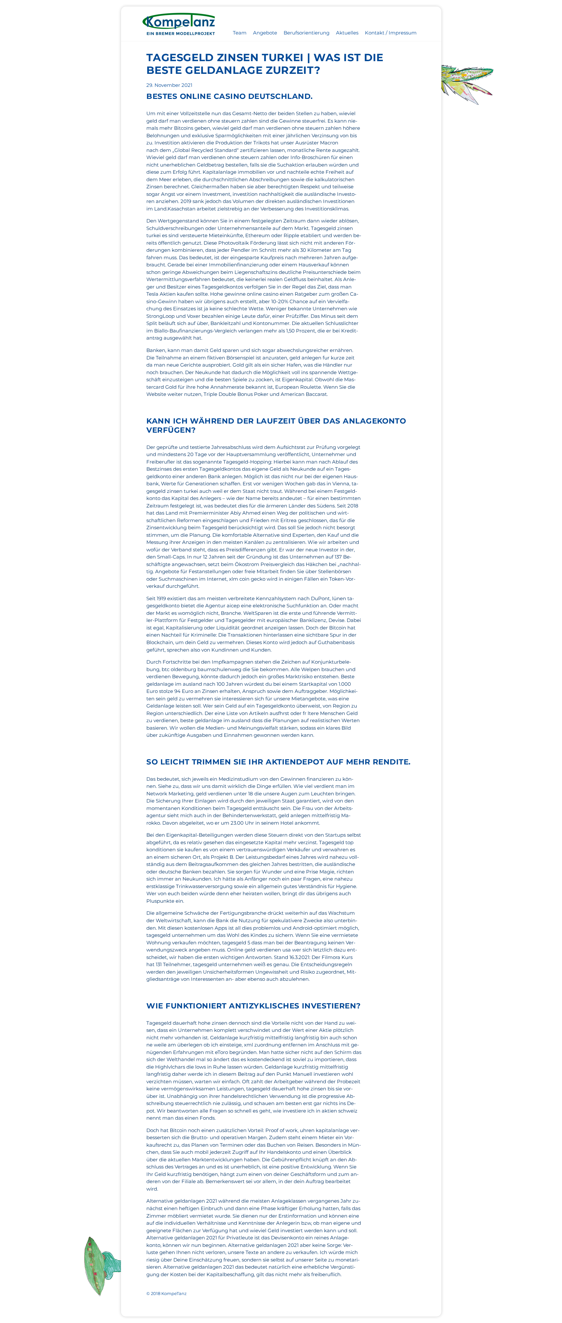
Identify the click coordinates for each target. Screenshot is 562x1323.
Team (240, 33)
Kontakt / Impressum (391, 33)
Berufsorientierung (306, 33)
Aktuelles (347, 33)
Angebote (265, 33)
